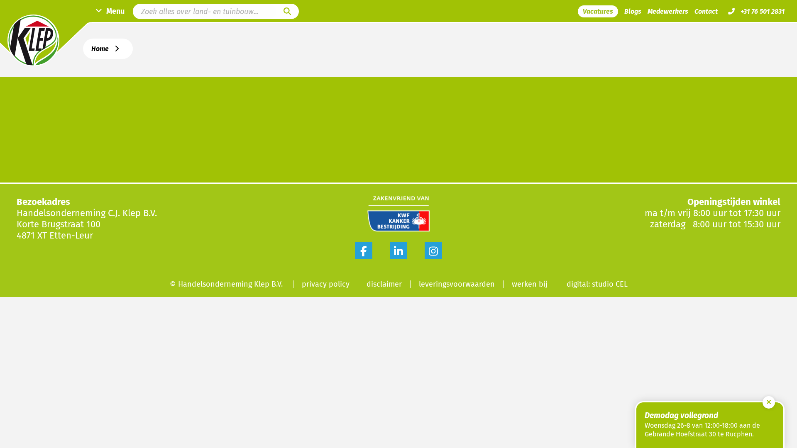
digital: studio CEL (597, 284)
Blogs (632, 11)
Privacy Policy (326, 284)
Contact (706, 11)
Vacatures (598, 11)
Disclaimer (384, 284)
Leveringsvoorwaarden (457, 284)
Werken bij (530, 284)
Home (100, 49)
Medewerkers (668, 11)
